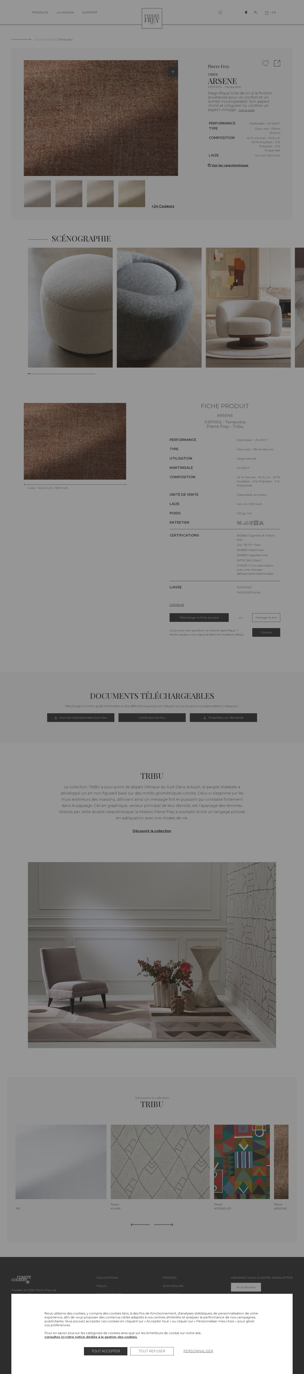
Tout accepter (106, 1351)
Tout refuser (152, 1351)
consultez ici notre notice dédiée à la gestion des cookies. (90, 1337)
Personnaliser (198, 1351)
